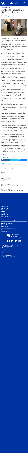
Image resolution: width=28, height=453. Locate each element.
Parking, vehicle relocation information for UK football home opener (13, 174)
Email (3, 251)
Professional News (5, 7)
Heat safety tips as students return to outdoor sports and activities (13, 180)
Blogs (2, 218)
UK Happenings (5, 213)
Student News (4, 208)
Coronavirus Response (6, 223)
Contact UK (4, 225)
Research (3, 211)
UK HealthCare (4, 209)
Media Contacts (5, 231)
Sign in (3, 252)
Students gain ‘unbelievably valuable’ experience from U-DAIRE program (13, 168)
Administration (4, 226)
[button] (26, 2)
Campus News (4, 206)
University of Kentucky (18, 52)
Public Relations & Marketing (8, 228)
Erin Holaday (6, 16)
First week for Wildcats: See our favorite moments (12, 190)
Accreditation (4, 258)
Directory (4, 259)
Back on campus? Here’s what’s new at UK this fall (12, 185)
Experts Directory (5, 229)
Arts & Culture (4, 214)
